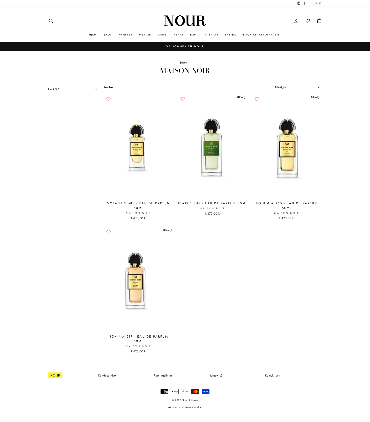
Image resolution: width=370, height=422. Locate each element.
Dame (162, 34)
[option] (185, 46)
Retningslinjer (163, 375)
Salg (108, 34)
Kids (193, 34)
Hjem (93, 34)
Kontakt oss (272, 375)
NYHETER (125, 34)
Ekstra (230, 34)
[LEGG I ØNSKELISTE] (108, 99)
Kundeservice (107, 375)
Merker (145, 34)
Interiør (211, 34)
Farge (54, 89)
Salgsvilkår (216, 375)
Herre (178, 34)
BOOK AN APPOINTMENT (262, 34)
